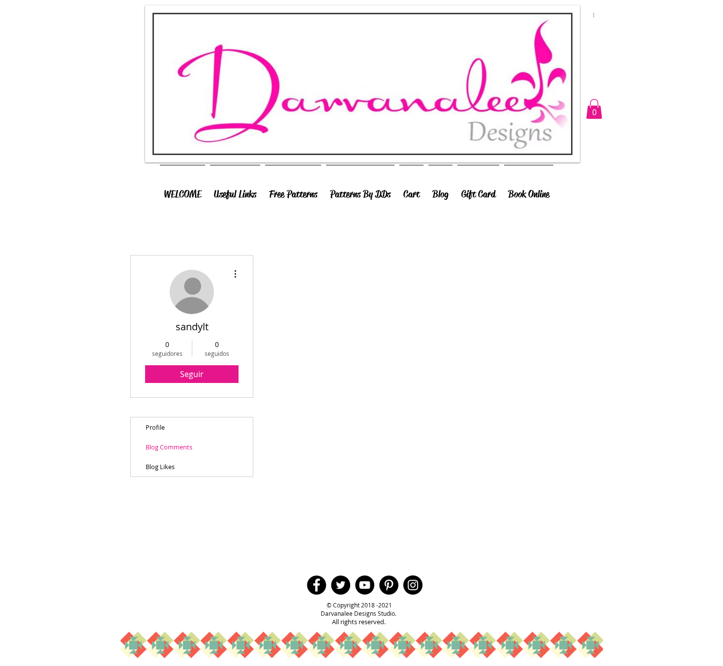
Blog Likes (160, 466)
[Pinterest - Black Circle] (388, 585)
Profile (155, 427)
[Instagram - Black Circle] (412, 585)
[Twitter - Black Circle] (340, 585)
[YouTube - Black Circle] (364, 585)
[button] (594, 109)
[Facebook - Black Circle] (316, 585)
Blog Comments (169, 447)
